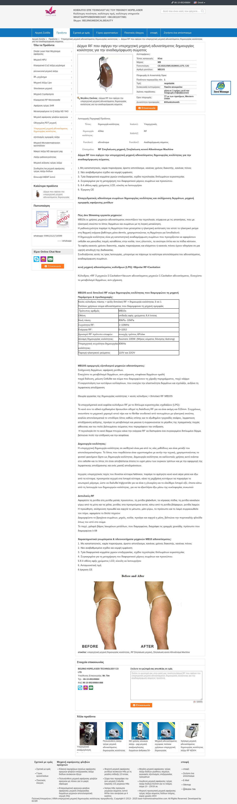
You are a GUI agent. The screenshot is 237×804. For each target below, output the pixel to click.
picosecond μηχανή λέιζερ (46, 71)
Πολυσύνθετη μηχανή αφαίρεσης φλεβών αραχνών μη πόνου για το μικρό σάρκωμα (78, 781)
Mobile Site (190, 789)
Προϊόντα (62, 32)
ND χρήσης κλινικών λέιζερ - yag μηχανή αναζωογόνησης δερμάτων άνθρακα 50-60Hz (139, 747)
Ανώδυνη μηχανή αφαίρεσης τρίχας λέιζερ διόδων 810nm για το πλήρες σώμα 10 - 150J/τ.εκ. (155, 784)
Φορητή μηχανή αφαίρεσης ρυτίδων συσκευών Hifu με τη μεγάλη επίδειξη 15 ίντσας (118, 771)
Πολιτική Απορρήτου (41, 798)
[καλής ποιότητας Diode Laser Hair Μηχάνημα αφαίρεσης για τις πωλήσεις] (42, 219)
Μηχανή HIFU (40, 60)
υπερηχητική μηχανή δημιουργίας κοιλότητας (108, 652)
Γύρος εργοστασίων (107, 32)
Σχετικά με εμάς (81, 32)
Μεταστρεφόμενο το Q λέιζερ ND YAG (51, 111)
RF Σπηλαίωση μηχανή (141, 652)
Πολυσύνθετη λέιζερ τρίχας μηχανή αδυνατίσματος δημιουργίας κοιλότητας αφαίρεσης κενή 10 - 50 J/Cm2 (114, 749)
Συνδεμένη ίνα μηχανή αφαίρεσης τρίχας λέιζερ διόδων (49, 170)
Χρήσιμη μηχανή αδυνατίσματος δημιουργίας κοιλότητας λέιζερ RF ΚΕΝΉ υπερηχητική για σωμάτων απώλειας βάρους (192, 750)
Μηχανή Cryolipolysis (44, 94)
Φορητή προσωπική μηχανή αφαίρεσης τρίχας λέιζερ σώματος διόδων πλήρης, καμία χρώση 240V (157, 793)
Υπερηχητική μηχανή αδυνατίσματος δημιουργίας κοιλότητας (89, 39)
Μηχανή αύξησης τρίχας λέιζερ (48, 163)
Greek (200, 2)
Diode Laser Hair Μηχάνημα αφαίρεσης (47, 52)
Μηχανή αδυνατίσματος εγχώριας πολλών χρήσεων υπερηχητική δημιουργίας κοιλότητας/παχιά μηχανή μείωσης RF (166, 749)
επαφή (153, 32)
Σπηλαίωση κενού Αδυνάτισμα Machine (171, 652)
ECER (35, 801)
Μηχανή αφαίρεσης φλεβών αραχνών (51, 117)
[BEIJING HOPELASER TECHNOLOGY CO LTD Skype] (80, 687)
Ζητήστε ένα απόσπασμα (177, 32)
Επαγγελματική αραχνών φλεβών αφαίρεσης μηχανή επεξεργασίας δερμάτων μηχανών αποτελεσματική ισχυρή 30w (75, 792)
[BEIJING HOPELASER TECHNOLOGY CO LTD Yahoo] (85, 687)
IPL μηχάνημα (40, 77)
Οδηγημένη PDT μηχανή (45, 123)
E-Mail (186, 780)
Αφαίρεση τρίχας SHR (44, 105)
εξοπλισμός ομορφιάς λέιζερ (47, 137)
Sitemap (187, 784)
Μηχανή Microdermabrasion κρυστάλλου (47, 144)
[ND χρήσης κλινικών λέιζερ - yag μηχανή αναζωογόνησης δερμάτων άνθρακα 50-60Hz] (140, 731)
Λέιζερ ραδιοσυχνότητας (45, 157)
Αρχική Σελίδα (42, 32)
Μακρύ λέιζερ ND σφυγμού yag (48, 151)
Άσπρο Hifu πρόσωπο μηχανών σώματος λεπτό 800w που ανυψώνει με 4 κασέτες (116, 792)
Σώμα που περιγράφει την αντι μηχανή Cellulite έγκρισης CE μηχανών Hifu (116, 781)
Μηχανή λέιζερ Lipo (43, 83)
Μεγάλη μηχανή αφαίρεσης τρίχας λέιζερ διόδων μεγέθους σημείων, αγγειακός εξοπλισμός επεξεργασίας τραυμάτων (155, 773)
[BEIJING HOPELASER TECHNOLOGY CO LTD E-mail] (91, 687)
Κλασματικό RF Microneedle (47, 100)
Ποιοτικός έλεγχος (134, 32)
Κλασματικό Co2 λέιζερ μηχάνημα (49, 65)
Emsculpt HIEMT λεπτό (44, 177)
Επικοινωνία (148, 108)
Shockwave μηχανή (43, 88)
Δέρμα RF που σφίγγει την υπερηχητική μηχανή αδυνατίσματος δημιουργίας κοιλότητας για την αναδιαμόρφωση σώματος (103, 101)
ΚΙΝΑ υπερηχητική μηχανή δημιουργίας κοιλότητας (76, 798)
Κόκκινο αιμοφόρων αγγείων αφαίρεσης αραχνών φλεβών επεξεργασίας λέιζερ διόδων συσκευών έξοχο (77, 771)
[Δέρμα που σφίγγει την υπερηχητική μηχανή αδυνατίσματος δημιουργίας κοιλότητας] (38, 194)
